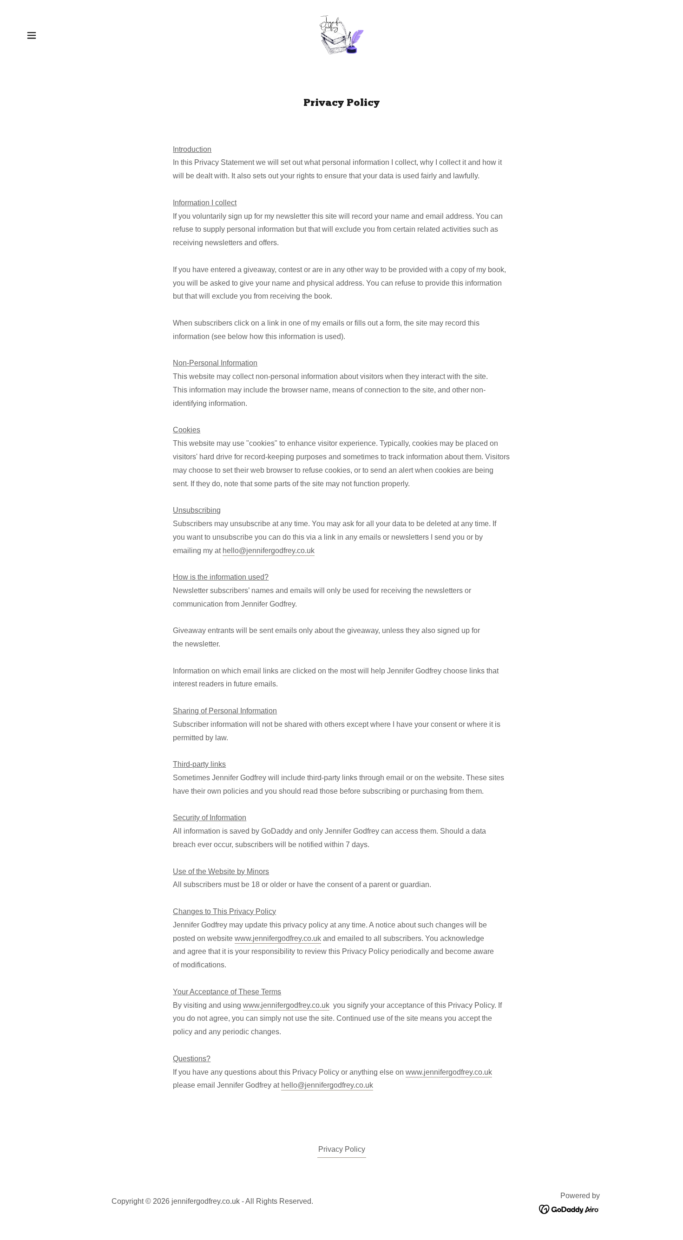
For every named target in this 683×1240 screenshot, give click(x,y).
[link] (341, 35)
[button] (31, 35)
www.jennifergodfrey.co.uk (278, 938)
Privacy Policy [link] (341, 1149)
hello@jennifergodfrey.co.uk (269, 551)
